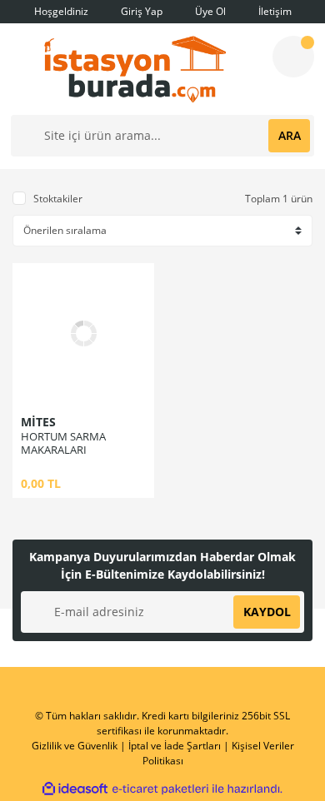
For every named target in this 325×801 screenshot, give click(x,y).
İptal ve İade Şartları (174, 746)
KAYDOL (267, 611)
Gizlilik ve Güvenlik (75, 746)
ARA (289, 135)
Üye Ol (209, 11)
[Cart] (293, 56)
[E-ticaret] (160, 789)
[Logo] (135, 69)
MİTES (38, 422)
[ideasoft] (75, 789)
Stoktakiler (57, 199)
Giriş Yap (140, 11)
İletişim (274, 11)
